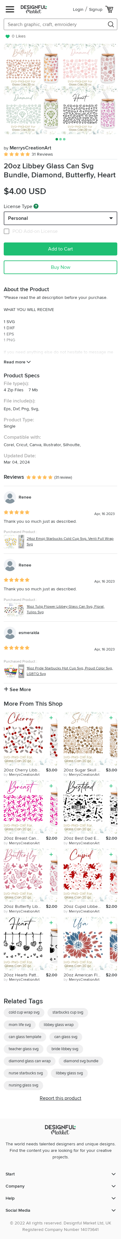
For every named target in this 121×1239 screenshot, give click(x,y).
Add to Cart (60, 249)
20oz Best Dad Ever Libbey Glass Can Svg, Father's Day (85, 838)
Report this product (60, 1098)
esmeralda (29, 632)
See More (19, 689)
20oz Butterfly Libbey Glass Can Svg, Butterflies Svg (25, 906)
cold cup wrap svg (24, 1012)
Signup (95, 9)
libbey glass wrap (59, 1024)
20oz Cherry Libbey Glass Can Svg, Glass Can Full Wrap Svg (25, 770)
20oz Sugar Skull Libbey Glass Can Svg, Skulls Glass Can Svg (85, 770)
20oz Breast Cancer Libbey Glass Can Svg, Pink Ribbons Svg (25, 838)
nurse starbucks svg (26, 1073)
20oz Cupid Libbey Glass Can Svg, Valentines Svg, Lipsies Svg (85, 906)
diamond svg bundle (81, 1061)
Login (78, 9)
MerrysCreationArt (27, 147)
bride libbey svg (65, 1048)
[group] (60, 88)
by (22, 774)
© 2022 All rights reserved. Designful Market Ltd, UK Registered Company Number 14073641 (60, 1226)
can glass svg (65, 1036)
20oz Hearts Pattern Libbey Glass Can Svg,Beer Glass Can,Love (25, 975)
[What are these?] (36, 206)
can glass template (25, 1036)
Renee (25, 497)
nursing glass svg (23, 1085)
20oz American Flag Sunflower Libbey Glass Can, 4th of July (85, 975)
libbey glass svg (69, 1073)
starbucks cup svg (67, 1012)
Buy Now (60, 267)
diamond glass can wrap (30, 1061)
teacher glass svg (23, 1048)
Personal (18, 218)
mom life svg (20, 1024)
